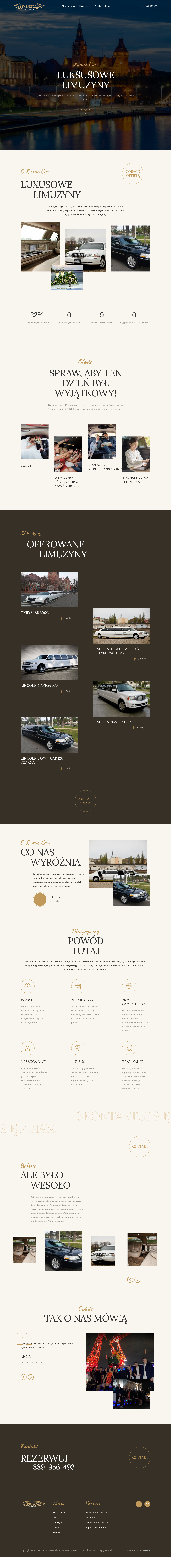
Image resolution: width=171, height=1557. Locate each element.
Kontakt (108, 6)
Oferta (56, 1518)
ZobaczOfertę (133, 174)
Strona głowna (68, 6)
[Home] (29, 6)
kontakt (139, 1146)
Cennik (98, 6)
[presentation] (130, 1280)
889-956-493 (151, 6)
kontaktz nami (85, 801)
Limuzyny (57, 1523)
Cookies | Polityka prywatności (98, 1550)
